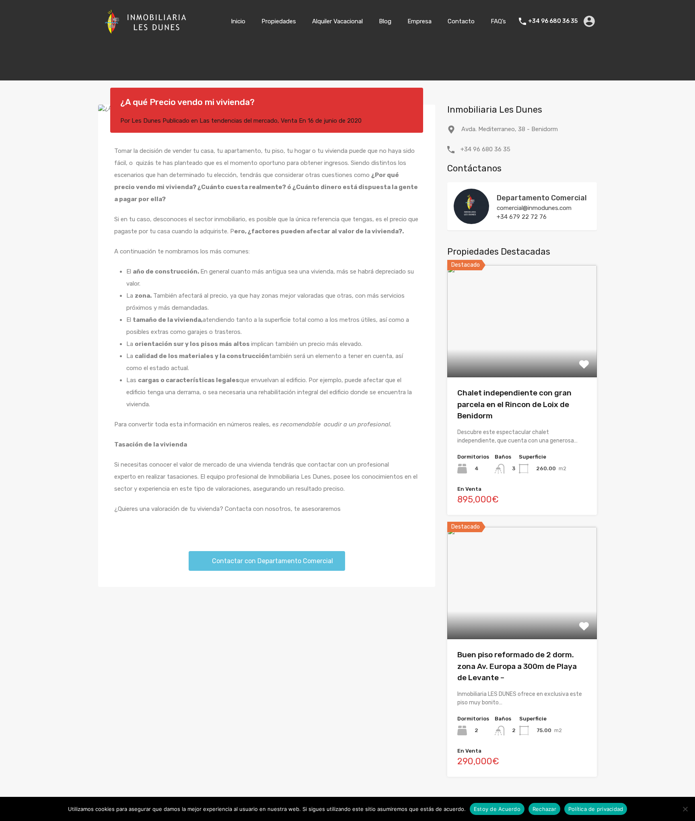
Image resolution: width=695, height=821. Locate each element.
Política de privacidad (595, 809)
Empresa (419, 21)
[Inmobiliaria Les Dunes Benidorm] (146, 31)
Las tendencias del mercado (238, 120)
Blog (385, 21)
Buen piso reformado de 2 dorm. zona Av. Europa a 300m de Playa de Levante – (517, 666)
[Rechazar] (685, 809)
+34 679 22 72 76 (522, 216)
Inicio (238, 21)
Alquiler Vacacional (337, 21)
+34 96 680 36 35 (553, 21)
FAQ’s (498, 21)
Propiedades (278, 21)
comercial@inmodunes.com (534, 208)
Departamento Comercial (542, 197)
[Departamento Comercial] (471, 220)
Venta (289, 120)
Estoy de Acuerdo (497, 809)
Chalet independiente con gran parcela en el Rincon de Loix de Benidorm (514, 404)
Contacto (461, 21)
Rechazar (544, 809)
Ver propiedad (522, 355)
